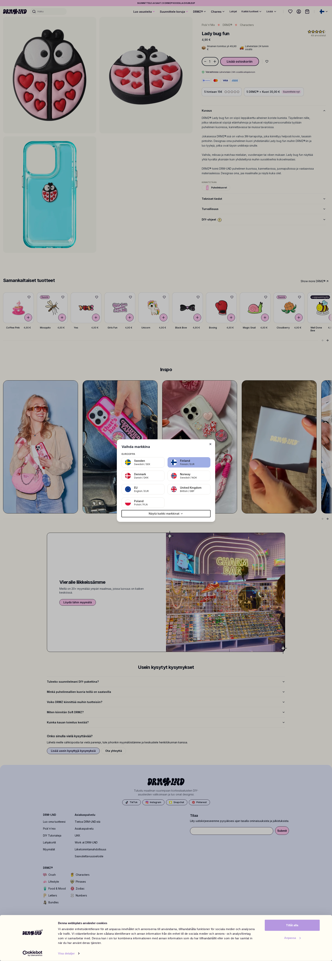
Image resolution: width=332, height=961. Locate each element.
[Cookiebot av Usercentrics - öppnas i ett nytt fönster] (32, 953)
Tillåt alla (292, 925)
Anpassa (290, 937)
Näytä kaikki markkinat (164, 513)
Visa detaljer (66, 953)
